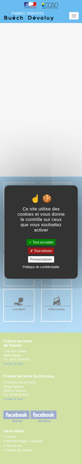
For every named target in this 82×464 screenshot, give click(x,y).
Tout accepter (42, 242)
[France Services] (30, 5)
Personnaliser (41, 259)
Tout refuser (42, 250)
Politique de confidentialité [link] (41, 267)
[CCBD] (50, 5)
